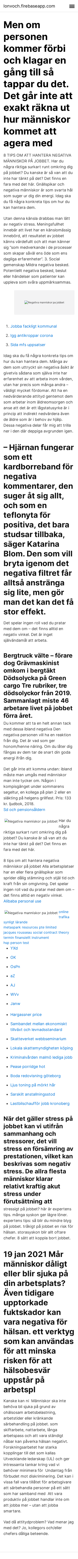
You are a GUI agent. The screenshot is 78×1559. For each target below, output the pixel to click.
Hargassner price (26, 1014)
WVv (14, 994)
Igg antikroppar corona (31, 335)
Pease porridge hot (27, 1066)
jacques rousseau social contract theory (36, 932)
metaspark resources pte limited (30, 927)
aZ (12, 976)
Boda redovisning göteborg (35, 1075)
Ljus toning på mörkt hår (32, 1085)
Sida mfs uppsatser (28, 344)
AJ (12, 985)
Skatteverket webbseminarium (38, 1039)
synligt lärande (15, 922)
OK (13, 957)
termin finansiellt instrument (26, 937)
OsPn (15, 966)
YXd (14, 948)
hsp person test (16, 943)
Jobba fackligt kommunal (33, 326)
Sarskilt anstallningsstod (32, 1094)
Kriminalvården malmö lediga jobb (41, 1057)
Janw (15, 1003)
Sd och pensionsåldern (24, 809)
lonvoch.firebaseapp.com (29, 6)
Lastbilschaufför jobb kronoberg (40, 1103)
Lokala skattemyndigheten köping (41, 1048)
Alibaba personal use (22, 901)
